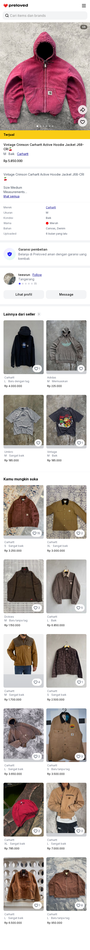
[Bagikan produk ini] (82, 109)
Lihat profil (24, 294)
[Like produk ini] (81, 368)
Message (66, 294)
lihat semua (11, 196)
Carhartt (22, 154)
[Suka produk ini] (82, 122)
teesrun (24, 275)
